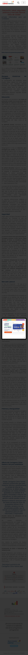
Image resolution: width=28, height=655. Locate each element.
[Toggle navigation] (24, 2)
